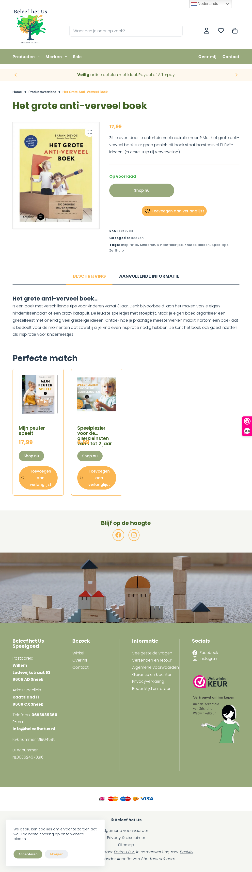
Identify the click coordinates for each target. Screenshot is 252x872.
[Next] (236, 75)
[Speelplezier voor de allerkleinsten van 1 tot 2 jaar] (96, 394)
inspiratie (129, 244)
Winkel (78, 653)
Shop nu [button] (31, 456)
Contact (230, 56)
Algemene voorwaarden (155, 667)
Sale (77, 56)
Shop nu (142, 190)
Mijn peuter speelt (32, 431)
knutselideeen (197, 244)
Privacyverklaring (148, 681)
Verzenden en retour (152, 660)
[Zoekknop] (176, 30)
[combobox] (120, 31)
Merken (54, 56)
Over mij (207, 56)
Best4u (186, 852)
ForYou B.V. (124, 852)
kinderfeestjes (170, 244)
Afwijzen (56, 854)
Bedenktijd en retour (151, 688)
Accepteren (27, 854)
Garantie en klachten (152, 674)
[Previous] (16, 75)
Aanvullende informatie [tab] (149, 276)
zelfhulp (116, 250)
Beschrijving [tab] (89, 276)
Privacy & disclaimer (126, 837)
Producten (24, 56)
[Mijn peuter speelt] (38, 394)
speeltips (220, 244)
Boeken (137, 238)
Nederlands (207, 3)
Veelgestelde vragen (152, 653)
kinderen (147, 244)
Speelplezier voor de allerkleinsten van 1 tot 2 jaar (94, 436)
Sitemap (126, 845)
